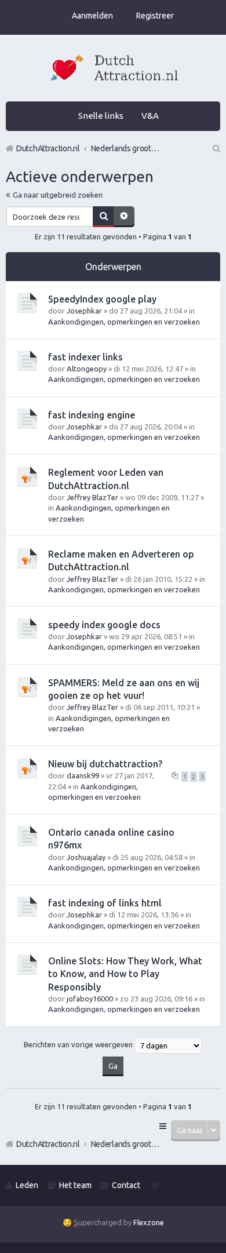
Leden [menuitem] (27, 1185)
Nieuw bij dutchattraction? (105, 764)
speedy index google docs (104, 625)
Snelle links (100, 116)
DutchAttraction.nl (48, 1144)
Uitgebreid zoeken (124, 216)
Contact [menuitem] (126, 1185)
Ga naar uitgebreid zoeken (58, 195)
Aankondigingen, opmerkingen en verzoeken (124, 322)
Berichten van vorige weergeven (79, 1045)
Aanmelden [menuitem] (92, 15)
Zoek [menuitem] (215, 148)
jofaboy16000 (90, 999)
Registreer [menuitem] (155, 15)
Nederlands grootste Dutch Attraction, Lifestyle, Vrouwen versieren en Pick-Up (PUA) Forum (126, 1144)
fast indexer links (85, 357)
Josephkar (84, 311)
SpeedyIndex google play (102, 299)
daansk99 (83, 775)
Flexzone (148, 1222)
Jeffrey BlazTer (92, 497)
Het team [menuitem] (75, 1185)
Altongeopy (87, 369)
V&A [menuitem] (150, 116)
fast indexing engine (91, 415)
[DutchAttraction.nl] (113, 69)
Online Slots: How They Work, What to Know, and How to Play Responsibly (125, 974)
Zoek (103, 216)
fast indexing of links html (105, 903)
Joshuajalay (86, 857)
